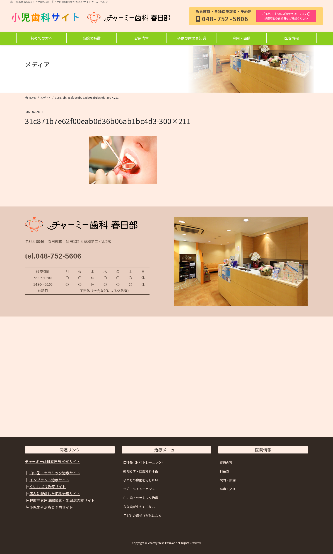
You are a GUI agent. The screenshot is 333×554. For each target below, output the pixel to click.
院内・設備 (228, 480)
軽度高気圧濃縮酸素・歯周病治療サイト (62, 500)
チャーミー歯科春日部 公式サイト (52, 461)
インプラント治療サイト (49, 479)
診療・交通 (228, 489)
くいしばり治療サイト (47, 486)
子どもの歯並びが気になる (142, 515)
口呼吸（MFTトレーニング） (144, 462)
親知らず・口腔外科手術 (140, 471)
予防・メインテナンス (139, 489)
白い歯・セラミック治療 (140, 497)
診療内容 (226, 462)
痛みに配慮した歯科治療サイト (54, 493)
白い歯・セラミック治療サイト (54, 472)
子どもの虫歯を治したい (140, 480)
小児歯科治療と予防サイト (51, 507)
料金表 (224, 471)
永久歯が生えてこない (139, 506)
